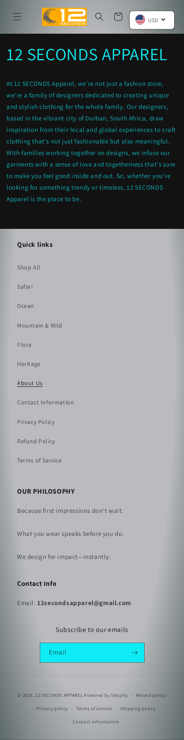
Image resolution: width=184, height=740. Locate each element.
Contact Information (45, 402)
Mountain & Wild (39, 325)
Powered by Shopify (106, 695)
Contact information (96, 722)
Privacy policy (52, 708)
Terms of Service (39, 460)
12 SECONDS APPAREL (59, 695)
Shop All (29, 267)
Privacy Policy (35, 422)
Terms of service (94, 708)
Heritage (29, 364)
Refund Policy (36, 441)
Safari (25, 286)
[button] (17, 16)
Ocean (25, 306)
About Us (30, 383)
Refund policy (151, 695)
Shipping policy (138, 708)
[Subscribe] (134, 653)
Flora (24, 344)
